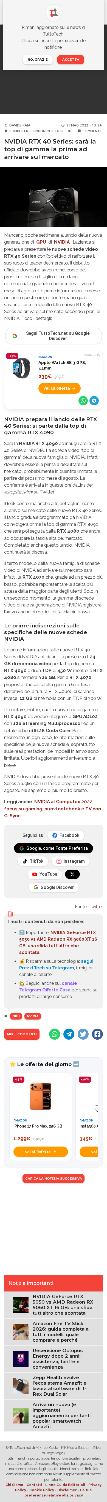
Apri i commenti (22, 1034)
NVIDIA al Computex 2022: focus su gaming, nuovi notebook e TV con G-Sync (52, 808)
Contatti (34, 1485)
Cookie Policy (41, 1490)
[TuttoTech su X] (72, 874)
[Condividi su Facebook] (97, 1034)
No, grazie (38, 59)
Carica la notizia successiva (53, 1178)
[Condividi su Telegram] (94, 400)
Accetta (70, 59)
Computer (18, 131)
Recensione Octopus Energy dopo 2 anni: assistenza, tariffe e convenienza (58, 1359)
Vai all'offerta (56, 388)
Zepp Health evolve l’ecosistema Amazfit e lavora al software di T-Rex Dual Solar (60, 1386)
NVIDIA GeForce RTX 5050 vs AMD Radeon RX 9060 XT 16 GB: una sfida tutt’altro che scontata (63, 1305)
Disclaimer (67, 1490)
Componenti (41, 131)
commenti (92, 131)
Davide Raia (19, 125)
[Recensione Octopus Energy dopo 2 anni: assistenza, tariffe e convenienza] (21, 1358)
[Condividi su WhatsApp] (83, 400)
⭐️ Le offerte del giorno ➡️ (44, 1064)
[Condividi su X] (83, 1034)
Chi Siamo (14, 1485)
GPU (16, 1016)
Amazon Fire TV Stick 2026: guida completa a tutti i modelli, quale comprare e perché (61, 1332)
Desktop (63, 131)
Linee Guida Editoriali (65, 1485)
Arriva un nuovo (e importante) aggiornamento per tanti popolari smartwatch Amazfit (62, 1415)
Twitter (96, 906)
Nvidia (33, 1016)
